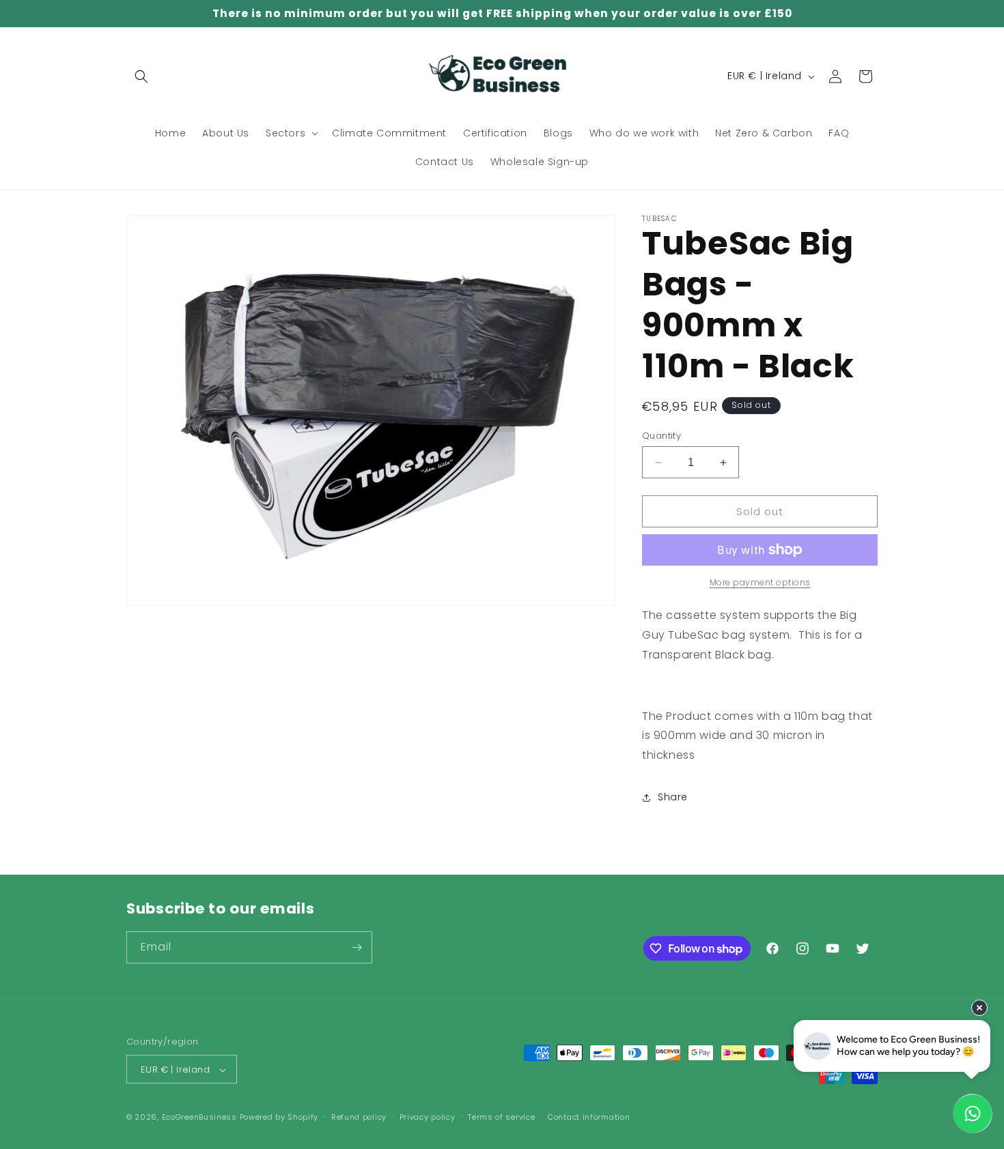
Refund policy (359, 1116)
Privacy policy (428, 1116)
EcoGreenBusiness (199, 1117)
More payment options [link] (760, 582)
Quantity (661, 435)
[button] (141, 76)
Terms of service (501, 1116)
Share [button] (673, 797)
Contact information (589, 1116)
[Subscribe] (356, 947)
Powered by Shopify (279, 1117)
